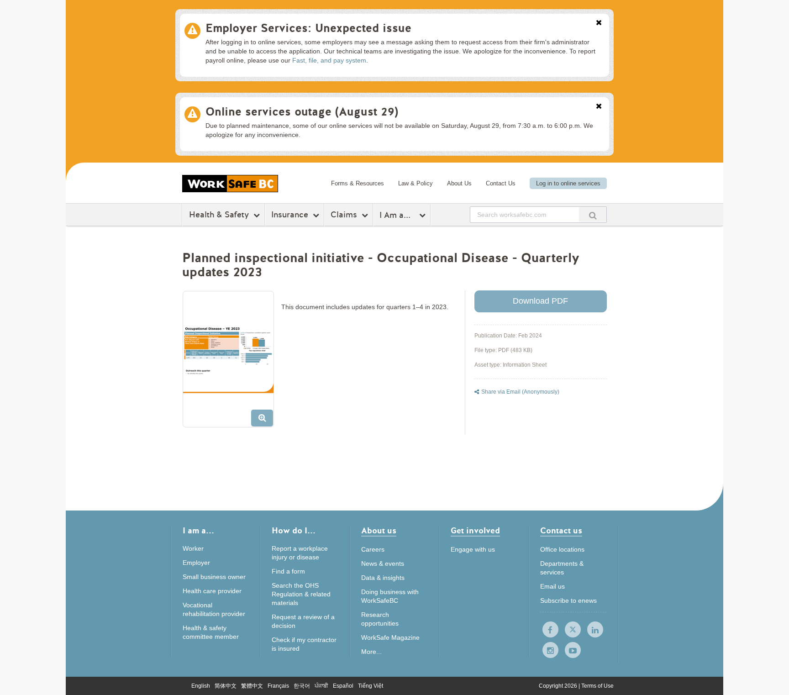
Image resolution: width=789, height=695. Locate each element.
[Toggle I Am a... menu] (423, 215)
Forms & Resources (357, 183)
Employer (196, 562)
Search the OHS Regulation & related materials (301, 594)
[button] (231, 362)
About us (378, 531)
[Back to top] (643, 646)
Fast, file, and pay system (329, 60)
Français (278, 686)
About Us (459, 183)
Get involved (475, 531)
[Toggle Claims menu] (366, 215)
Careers (372, 549)
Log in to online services (568, 183)
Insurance (289, 214)
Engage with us (473, 549)
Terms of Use (597, 686)
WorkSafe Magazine (390, 637)
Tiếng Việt (370, 686)
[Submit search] (592, 214)
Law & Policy (415, 183)
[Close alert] (599, 23)
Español (343, 686)
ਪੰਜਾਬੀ (321, 686)
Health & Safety (219, 214)
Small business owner (214, 576)
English (200, 686)
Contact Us (500, 183)
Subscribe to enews (568, 600)
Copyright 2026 (559, 686)
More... (371, 651)
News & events (382, 563)
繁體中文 (252, 686)
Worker (193, 548)
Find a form (288, 571)
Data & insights (383, 577)
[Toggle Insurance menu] (317, 215)
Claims (344, 214)
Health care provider (212, 591)
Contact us (561, 531)
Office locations (562, 549)
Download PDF (540, 300)
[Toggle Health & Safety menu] (257, 215)
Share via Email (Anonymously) (520, 392)
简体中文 (226, 686)
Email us (552, 586)
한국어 (302, 686)
